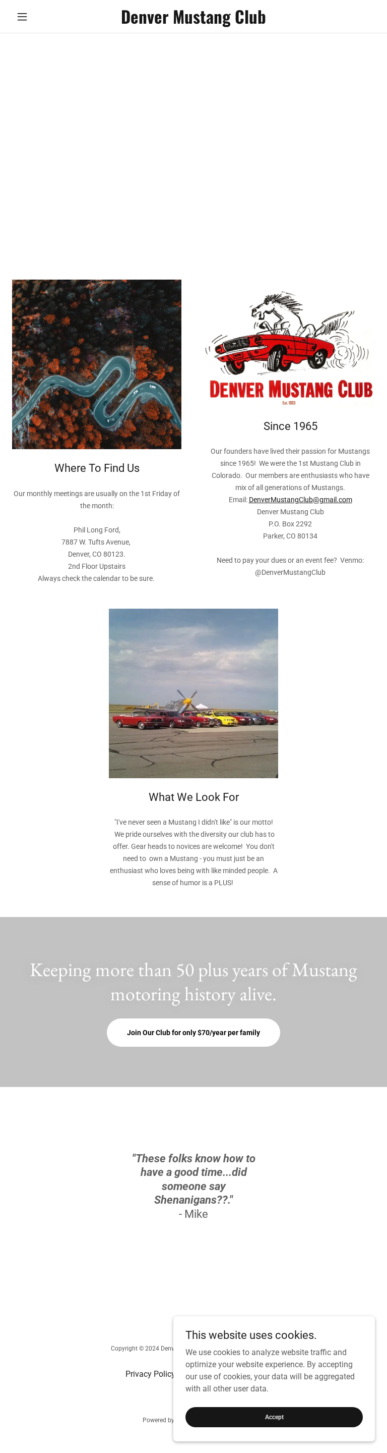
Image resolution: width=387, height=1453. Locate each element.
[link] (193, 21)
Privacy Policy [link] (150, 1374)
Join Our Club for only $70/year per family (193, 1033)
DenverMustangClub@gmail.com (300, 500)
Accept (274, 1416)
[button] (39, 17)
